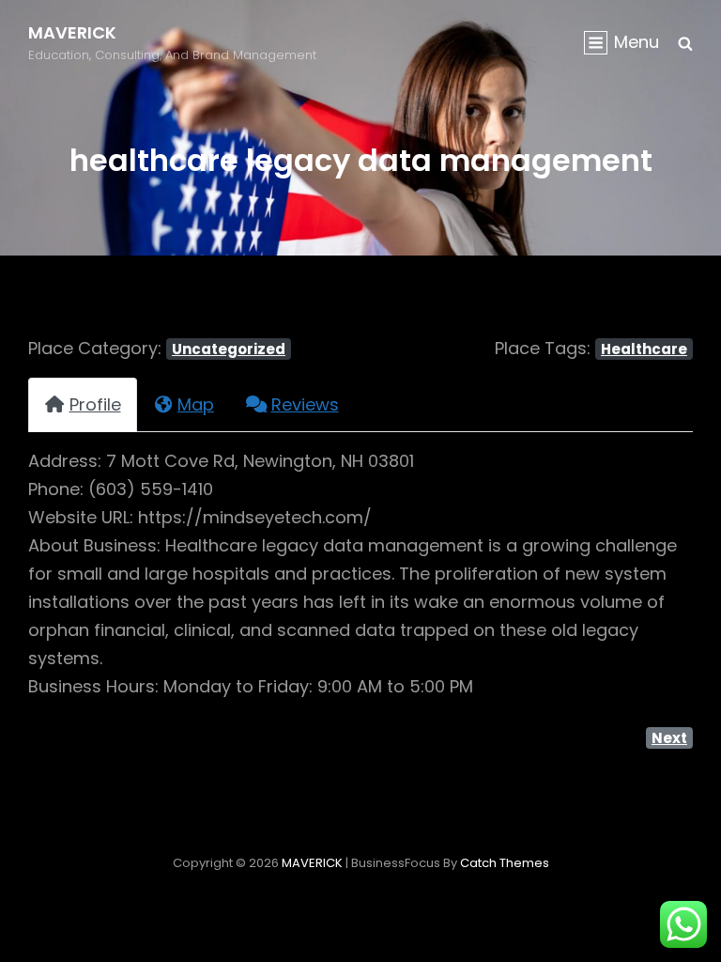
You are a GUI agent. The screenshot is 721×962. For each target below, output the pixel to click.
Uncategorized (228, 349)
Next (669, 738)
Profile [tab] (95, 404)
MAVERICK (72, 32)
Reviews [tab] (305, 404)
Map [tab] (195, 404)
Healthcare (644, 349)
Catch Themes (504, 863)
